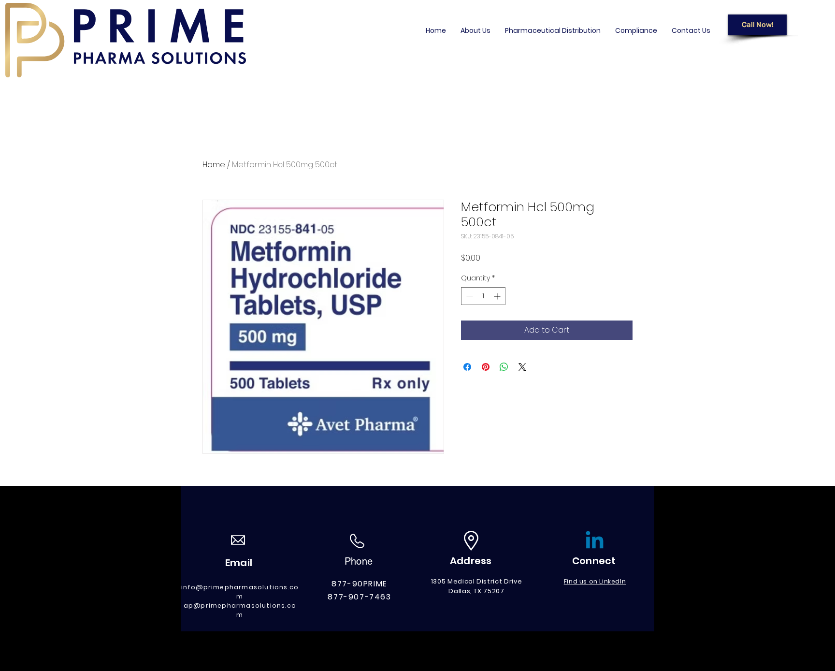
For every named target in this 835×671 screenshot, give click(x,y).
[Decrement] (468, 296)
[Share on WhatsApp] (504, 367)
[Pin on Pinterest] (485, 367)
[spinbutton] (483, 296)
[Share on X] (522, 367)
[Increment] (498, 296)
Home (213, 164)
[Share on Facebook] (467, 367)
